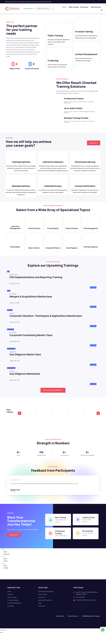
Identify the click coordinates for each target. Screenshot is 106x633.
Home (64, 7)
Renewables (15, 247)
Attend (93, 287)
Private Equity (53, 228)
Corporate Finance (53, 248)
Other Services (96, 7)
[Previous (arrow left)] (0, 632)
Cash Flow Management (15, 227)
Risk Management (91, 228)
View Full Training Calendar (52, 390)
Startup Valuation (91, 247)
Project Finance (72, 228)
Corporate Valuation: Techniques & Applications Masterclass (46, 315)
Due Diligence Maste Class (25, 354)
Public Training (74, 7)
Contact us (92, 143)
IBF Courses (84, 7)
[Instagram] (98, 1)
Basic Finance (34, 248)
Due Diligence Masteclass (25, 373)
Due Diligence (72, 248)
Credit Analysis (34, 228)
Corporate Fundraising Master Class (31, 335)
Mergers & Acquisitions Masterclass (31, 296)
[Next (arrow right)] (2, 632)
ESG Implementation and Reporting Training (36, 277)
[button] (19, 413)
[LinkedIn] (103, 1)
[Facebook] (92, 1)
